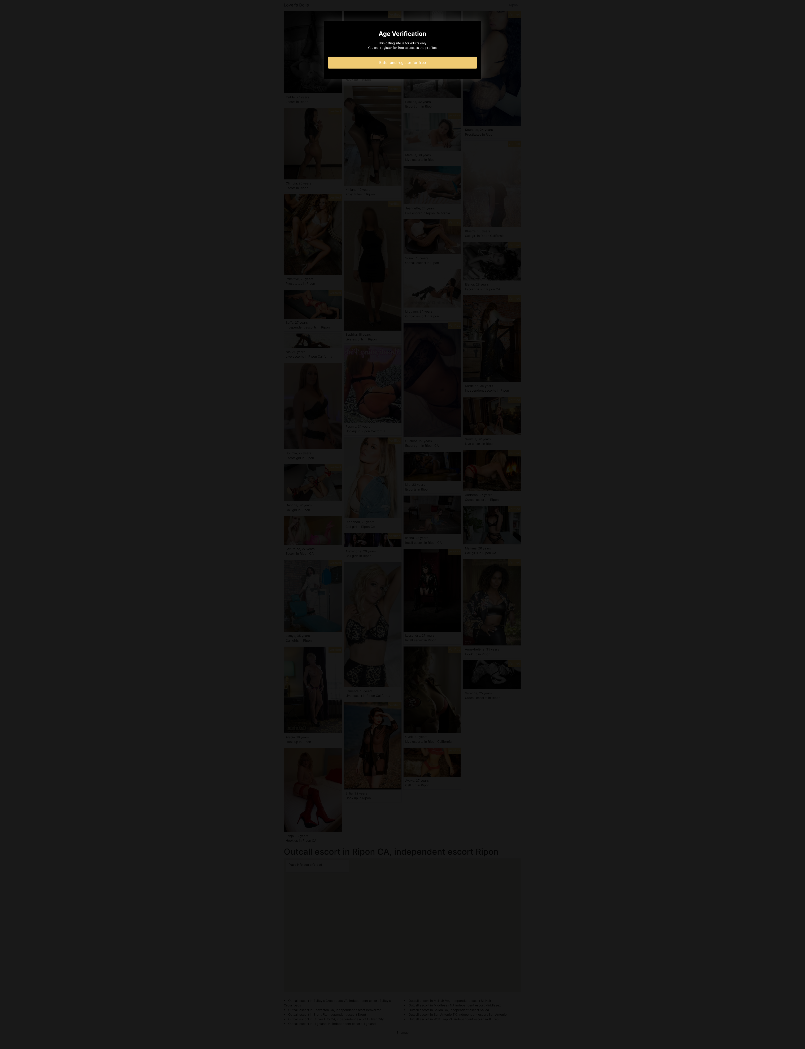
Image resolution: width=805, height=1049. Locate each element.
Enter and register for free (402, 62)
